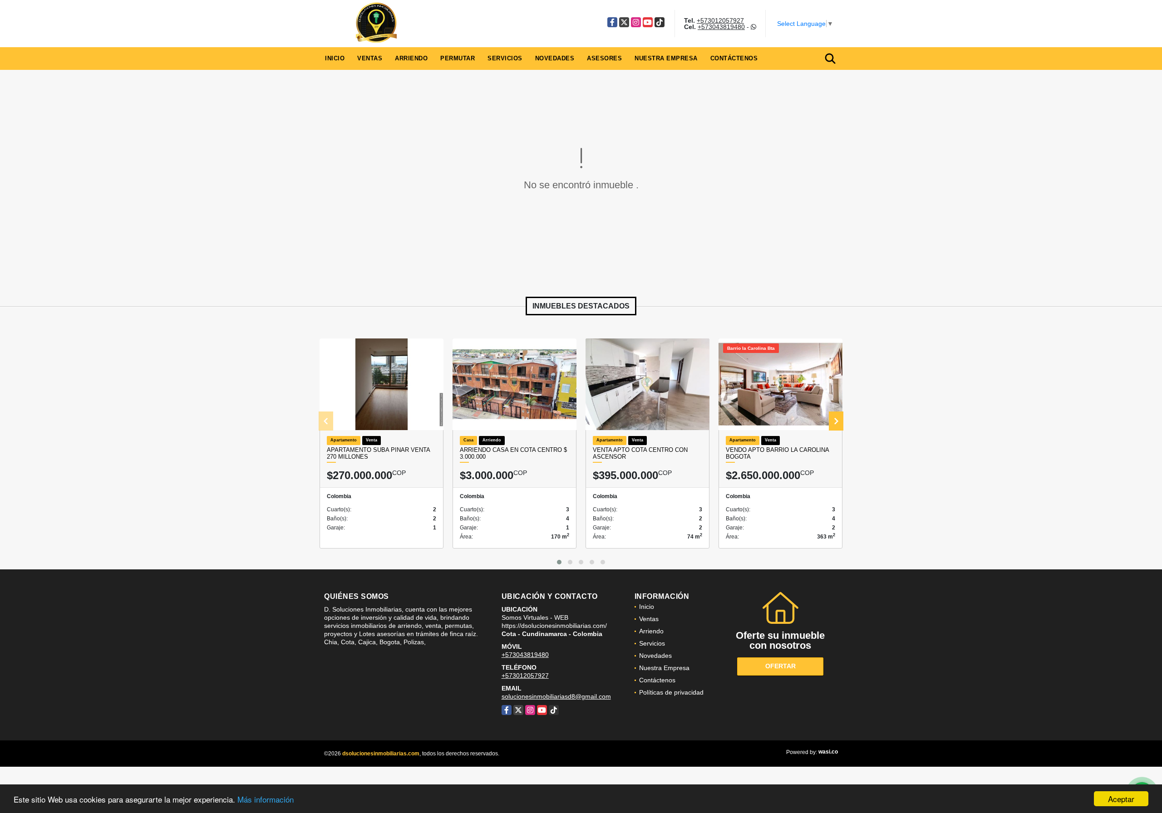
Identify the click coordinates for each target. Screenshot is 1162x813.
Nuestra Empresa (666, 58)
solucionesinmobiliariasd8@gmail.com (556, 696)
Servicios (504, 58)
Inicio (335, 58)
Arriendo (411, 58)
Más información (265, 799)
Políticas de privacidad (671, 692)
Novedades (555, 58)
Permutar (457, 58)
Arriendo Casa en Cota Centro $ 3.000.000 (513, 453)
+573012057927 (720, 20)
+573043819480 (721, 26)
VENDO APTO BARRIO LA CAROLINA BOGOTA (777, 453)
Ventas (369, 58)
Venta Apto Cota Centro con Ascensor (640, 453)
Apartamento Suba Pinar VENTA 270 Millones (378, 453)
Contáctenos (734, 58)
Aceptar (1121, 798)
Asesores (604, 58)
